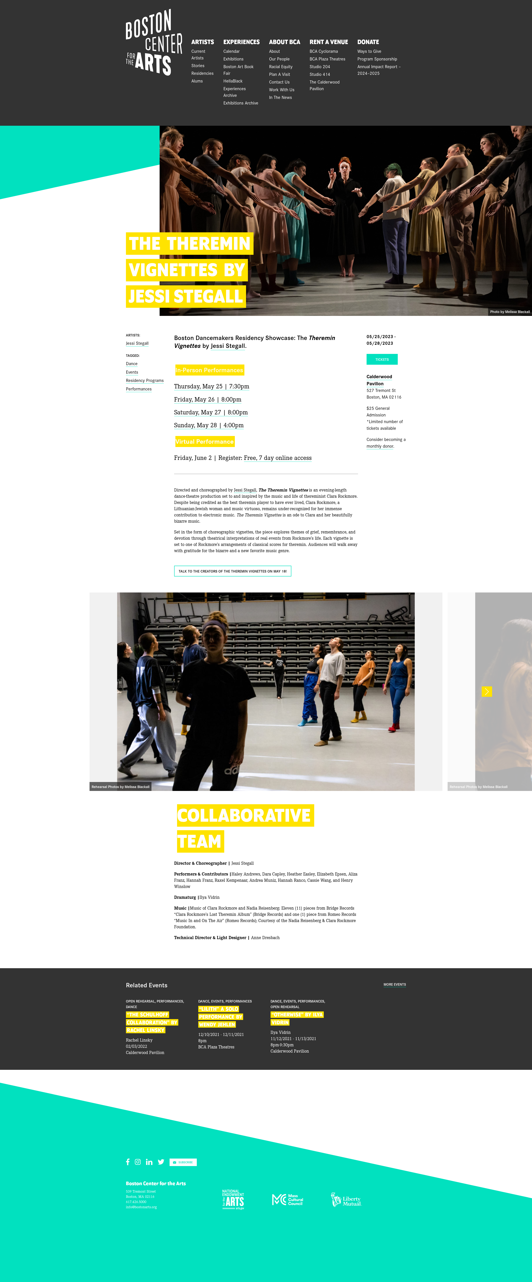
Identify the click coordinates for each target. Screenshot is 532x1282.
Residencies (202, 73)
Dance (132, 363)
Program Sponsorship (377, 58)
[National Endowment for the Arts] (233, 1208)
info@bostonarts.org (141, 1206)
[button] (487, 691)
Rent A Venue (329, 42)
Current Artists (198, 54)
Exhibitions (233, 58)
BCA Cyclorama (324, 51)
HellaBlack (233, 80)
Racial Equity (281, 66)
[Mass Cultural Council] (287, 1204)
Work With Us (281, 89)
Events (132, 371)
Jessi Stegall (228, 345)
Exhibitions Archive (240, 102)
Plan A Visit (279, 74)
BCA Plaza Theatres (327, 58)
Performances (139, 388)
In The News (280, 97)
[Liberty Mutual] (346, 1205)
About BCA (284, 42)
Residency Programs (145, 380)
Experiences (241, 42)
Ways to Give (369, 51)
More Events (395, 984)
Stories (197, 65)
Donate (368, 42)
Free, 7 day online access (278, 457)
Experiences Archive (234, 91)
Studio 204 (320, 66)
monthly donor (380, 445)
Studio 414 (320, 74)
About (274, 51)
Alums (197, 80)
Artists (202, 42)
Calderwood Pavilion (379, 380)
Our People (279, 58)
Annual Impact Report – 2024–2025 (379, 69)
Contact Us (279, 81)
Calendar (231, 51)
